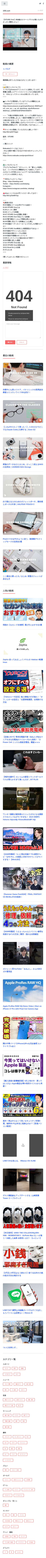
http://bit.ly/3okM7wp (11, 195)
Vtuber (31, 1542)
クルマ (13, 1442)
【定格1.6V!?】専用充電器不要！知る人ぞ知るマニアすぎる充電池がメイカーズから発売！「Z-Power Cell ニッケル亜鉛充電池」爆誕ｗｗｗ (23, 739)
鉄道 (12, 1448)
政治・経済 (28, 1384)
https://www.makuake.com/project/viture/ (18, 155)
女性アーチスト (19, 1399)
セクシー (14, 1526)
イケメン (6, 1479)
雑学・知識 (7, 1415)
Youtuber (7, 1520)
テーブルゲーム (19, 1495)
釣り (28, 1436)
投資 (23, 1421)
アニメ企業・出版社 (9, 1542)
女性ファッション (17, 1479)
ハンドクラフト (8, 1460)
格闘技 (22, 1368)
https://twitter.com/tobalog (19, 184)
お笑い (6, 1514)
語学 (16, 1421)
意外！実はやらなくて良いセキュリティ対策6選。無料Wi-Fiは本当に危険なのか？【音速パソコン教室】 (22, 1123)
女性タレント (29, 1520)
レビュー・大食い (15, 1469)
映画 (14, 1514)
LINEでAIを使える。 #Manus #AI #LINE (19, 1161)
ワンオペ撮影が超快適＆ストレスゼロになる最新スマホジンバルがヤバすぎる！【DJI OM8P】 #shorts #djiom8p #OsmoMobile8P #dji (23, 817)
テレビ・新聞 (7, 1384)
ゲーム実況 (7, 1489)
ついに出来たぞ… (10, 1347)
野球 (15, 1368)
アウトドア (7, 1436)
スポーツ (23, 1389)
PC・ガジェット (10, 74)
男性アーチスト (8, 1399)
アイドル (22, 1514)
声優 (15, 1536)
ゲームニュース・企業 (28, 1489)
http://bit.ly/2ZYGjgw (10, 132)
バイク (13, 1454)
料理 (6, 1469)
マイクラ (16, 1489)
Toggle (4, 4)
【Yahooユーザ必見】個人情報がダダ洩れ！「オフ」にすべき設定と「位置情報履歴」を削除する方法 (23, 699)
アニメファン (21, 1542)
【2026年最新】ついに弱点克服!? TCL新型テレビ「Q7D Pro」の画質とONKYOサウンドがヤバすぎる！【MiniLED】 (22, 857)
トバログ (6, 69)
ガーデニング (22, 1454)
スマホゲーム (7, 1495)
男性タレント (18, 1520)
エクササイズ (7, 1374)
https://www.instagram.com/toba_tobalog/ (18, 188)
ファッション (22, 1442)
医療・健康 (7, 1427)
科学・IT (25, 1415)
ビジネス (16, 1415)
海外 (6, 1389)
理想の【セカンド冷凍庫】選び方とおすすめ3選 (22, 625)
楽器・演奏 (30, 1399)
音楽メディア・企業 (9, 1405)
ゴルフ (17, 1374)
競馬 (6, 1505)
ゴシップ (22, 1536)
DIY (6, 1442)
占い (6, 1454)
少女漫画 (28, 1479)
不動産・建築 (7, 1421)
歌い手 (19, 1405)
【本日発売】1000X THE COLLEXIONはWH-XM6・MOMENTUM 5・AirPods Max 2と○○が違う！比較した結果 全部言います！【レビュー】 (22, 1235)
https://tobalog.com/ (15, 181)
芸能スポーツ (18, 1384)
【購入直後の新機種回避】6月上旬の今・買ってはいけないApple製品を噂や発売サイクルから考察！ (22, 1083)
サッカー (6, 1368)
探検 (19, 1448)
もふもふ (19, 1552)
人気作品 (6, 1536)
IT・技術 (14, 1389)
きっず (6, 1526)
